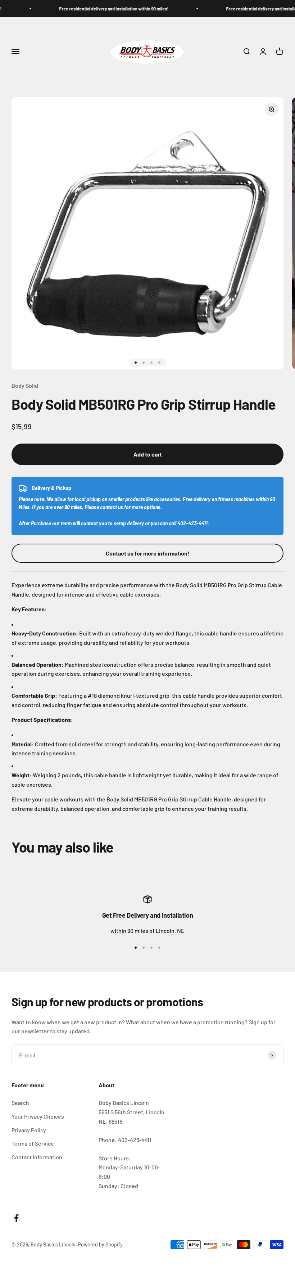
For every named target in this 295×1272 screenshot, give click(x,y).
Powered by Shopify (100, 1244)
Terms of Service (33, 1143)
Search (20, 1102)
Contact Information (37, 1157)
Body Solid (25, 385)
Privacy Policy (29, 1130)
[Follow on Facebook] (16, 1218)
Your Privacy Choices (38, 1116)
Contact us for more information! (148, 553)
